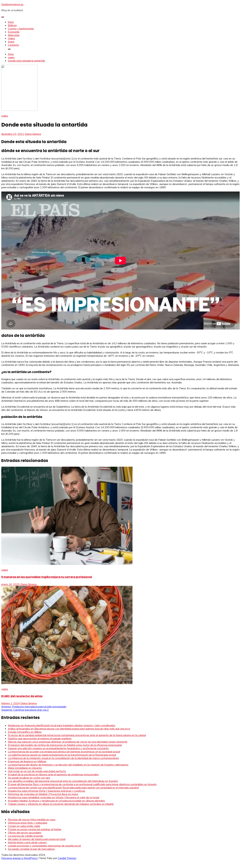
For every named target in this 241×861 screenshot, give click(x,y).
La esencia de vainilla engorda (25, 835)
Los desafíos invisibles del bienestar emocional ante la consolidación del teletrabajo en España (63, 781)
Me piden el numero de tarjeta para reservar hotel (36, 839)
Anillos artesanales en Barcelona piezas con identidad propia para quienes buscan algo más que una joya (69, 728)
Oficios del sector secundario (24, 832)
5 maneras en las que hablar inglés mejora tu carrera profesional (46, 577)
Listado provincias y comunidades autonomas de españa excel (44, 845)
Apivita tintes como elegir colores (27, 842)
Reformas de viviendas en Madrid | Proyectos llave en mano (43, 794)
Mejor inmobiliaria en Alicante (25, 767)
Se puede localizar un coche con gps (29, 777)
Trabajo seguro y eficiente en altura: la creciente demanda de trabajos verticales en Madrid (60, 804)
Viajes (11, 38)
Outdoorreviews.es (12, 4)
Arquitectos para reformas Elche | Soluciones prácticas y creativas (46, 790)
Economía (13, 31)
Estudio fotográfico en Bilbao (25, 731)
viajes (4, 115)
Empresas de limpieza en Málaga (27, 761)
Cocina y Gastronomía (21, 28)
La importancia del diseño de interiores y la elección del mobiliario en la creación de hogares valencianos (68, 764)
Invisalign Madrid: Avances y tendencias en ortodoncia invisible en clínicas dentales (56, 800)
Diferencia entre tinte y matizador (27, 822)
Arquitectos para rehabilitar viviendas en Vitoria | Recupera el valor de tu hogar (53, 797)
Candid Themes (67, 858)
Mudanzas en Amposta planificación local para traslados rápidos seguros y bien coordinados (61, 725)
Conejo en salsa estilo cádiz (24, 826)
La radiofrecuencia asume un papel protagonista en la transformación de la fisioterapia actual (62, 754)
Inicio (11, 22)
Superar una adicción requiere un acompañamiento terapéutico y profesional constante (58, 748)
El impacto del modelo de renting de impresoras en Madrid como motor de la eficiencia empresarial (65, 745)
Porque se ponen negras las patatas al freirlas (34, 829)
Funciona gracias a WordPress (19, 858)
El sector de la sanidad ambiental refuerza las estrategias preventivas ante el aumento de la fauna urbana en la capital (77, 735)
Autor (11, 41)
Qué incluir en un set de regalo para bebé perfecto (37, 771)
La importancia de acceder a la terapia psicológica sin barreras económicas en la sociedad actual (64, 751)
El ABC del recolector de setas (21, 696)
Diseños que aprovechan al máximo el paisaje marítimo (39, 738)
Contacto (13, 44)
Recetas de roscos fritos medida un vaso (31, 819)
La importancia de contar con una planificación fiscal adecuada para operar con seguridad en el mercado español (73, 787)
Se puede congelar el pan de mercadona (31, 849)
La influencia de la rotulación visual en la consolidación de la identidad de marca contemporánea (63, 758)
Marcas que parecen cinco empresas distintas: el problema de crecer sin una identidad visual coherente (67, 741)
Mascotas (14, 35)
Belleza (12, 25)
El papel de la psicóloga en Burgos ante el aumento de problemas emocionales (53, 774)
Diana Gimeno (33, 134)
